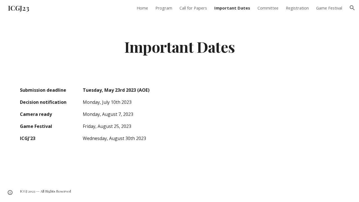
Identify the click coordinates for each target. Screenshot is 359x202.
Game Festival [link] (329, 8)
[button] (352, 8)
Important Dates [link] (232, 8)
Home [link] (142, 8)
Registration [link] (297, 8)
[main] (179, 46)
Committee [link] (268, 8)
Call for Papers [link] (193, 8)
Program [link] (163, 8)
